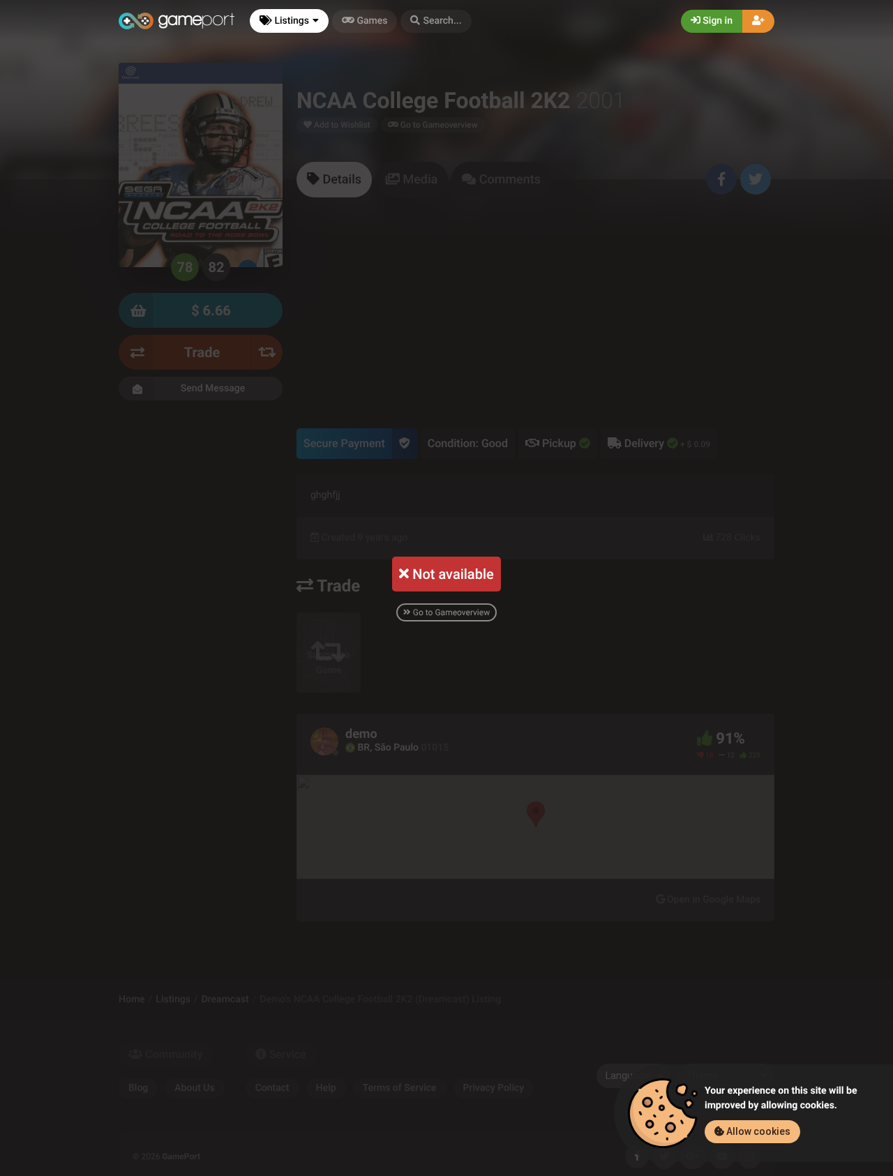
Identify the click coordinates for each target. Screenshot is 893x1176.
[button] (435, 21)
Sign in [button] (716, 21)
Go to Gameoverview (450, 612)
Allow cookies (757, 1131)
